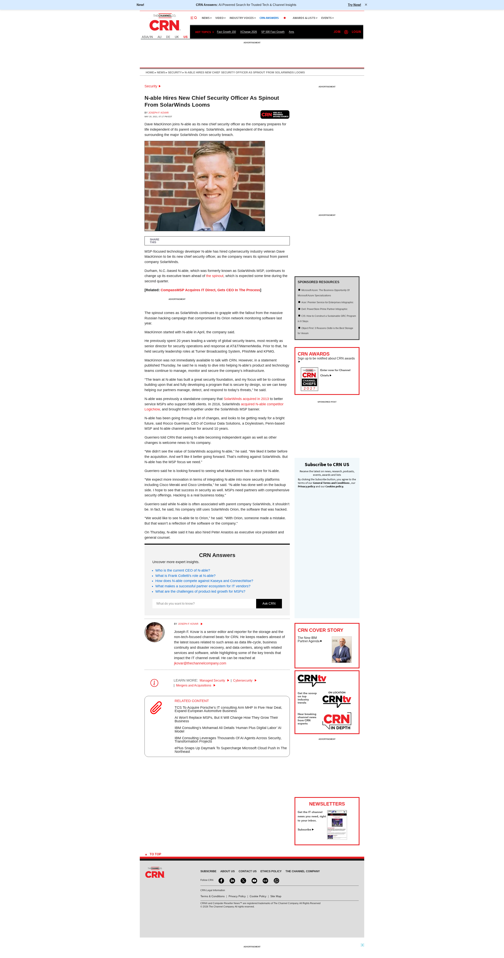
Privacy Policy (237, 896)
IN (151, 37)
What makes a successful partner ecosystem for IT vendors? (202, 586)
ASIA (145, 37)
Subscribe (304, 829)
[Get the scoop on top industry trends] (336, 700)
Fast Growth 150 (226, 31)
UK (177, 37)
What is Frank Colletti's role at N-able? (185, 576)
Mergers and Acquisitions (194, 685)
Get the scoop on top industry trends (307, 698)
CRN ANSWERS (269, 18)
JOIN (337, 32)
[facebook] (221, 880)
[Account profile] (346, 32)
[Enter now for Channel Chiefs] (311, 390)
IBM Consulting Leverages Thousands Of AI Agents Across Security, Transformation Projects (228, 740)
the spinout (214, 276)
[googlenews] (265, 880)
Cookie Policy (258, 896)
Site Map (275, 896)
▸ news (159, 72)
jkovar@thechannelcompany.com (200, 663)
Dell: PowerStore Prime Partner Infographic (324, 309)
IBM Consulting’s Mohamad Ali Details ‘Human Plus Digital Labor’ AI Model (228, 729)
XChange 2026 (248, 31)
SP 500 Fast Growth (272, 31)
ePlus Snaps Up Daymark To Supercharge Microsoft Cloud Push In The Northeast (231, 750)
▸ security (173, 72)
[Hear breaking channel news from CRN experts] (336, 721)
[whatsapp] (276, 880)
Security (151, 86)
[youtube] (254, 880)
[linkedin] (232, 880)
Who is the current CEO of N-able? (182, 570)
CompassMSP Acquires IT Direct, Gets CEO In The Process (210, 290)
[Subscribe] (337, 838)
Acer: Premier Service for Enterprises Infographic (327, 302)
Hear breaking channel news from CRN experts (307, 718)
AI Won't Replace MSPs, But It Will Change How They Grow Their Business (226, 719)
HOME (150, 72)
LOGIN (356, 32)
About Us (227, 871)
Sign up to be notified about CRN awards (326, 358)
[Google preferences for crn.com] (275, 114)
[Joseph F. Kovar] (155, 641)
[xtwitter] (243, 880)
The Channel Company (302, 871)
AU (159, 37)
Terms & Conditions (212, 896)
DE (168, 37)
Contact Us (248, 871)
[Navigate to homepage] (164, 31)
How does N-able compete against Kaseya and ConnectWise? (204, 581)
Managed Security (213, 680)
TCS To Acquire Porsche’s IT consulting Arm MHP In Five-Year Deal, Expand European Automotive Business (228, 709)
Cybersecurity (243, 680)
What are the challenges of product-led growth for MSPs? (200, 591)
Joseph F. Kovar (158, 112)
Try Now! (354, 4)
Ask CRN (269, 603)
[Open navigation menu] (193, 17)
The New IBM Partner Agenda (309, 639)
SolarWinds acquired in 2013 (246, 399)
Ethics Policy (271, 871)
